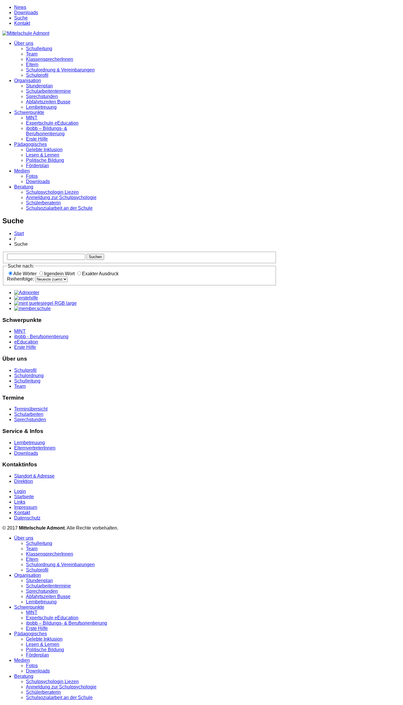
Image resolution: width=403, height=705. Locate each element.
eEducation (26, 341)
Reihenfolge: (21, 278)
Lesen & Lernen (42, 154)
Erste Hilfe (37, 138)
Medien (22, 170)
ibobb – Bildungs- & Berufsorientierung (46, 131)
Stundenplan (39, 85)
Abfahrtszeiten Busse (48, 101)
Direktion (23, 481)
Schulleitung (39, 48)
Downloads (26, 12)
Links (19, 501)
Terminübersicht (30, 408)
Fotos (32, 176)
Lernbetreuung (41, 107)
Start (19, 233)
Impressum (25, 507)
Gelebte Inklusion (44, 149)
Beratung (23, 186)
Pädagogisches (30, 144)
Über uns (23, 43)
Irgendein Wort (60, 273)
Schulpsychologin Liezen (52, 192)
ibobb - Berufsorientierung (41, 336)
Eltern (32, 64)
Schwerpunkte (29, 112)
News (20, 7)
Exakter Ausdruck (100, 273)
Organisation (27, 80)
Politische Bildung (45, 160)
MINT (31, 117)
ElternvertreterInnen (34, 447)
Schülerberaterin (43, 202)
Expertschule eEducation (52, 123)
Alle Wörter (25, 273)
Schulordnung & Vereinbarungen (60, 69)
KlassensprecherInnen (49, 59)
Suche (21, 17)
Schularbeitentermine (48, 91)
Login (20, 491)
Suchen (95, 257)
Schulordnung (29, 375)
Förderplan (37, 165)
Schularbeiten (28, 414)
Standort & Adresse (34, 475)
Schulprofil (37, 75)
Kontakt (22, 23)
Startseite (24, 496)
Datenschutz (27, 517)
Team (31, 53)
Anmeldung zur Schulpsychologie (61, 197)
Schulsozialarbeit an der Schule (59, 208)
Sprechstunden (42, 96)
